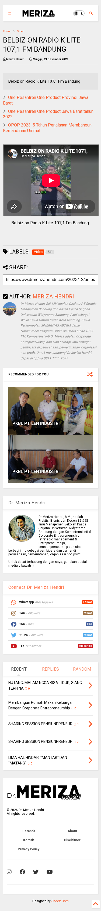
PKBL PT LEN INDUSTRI (36, 423)
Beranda (28, 831)
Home (6, 31)
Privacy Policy (28, 849)
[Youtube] (50, 872)
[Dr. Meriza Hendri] (38, 15)
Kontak (28, 840)
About (72, 831)
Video (20, 31)
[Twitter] (36, 872)
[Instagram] (9, 872)
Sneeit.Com (60, 901)
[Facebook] (22, 872)
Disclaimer (72, 840)
